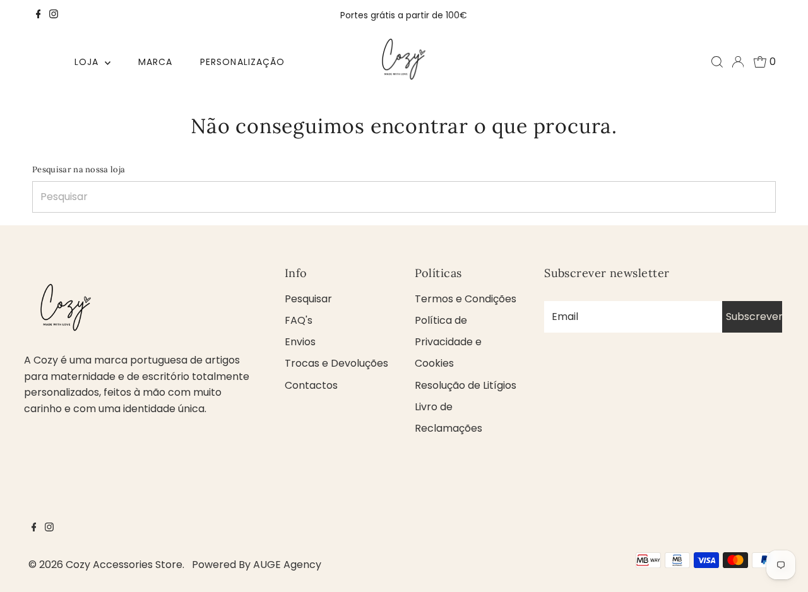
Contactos (311, 385)
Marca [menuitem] (155, 62)
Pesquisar (308, 299)
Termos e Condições (465, 299)
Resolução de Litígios (465, 385)
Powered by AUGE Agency (256, 564)
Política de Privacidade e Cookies (448, 341)
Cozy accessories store (124, 564)
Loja (88, 62)
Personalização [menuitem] (242, 62)
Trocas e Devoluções (336, 363)
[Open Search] (717, 62)
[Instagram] (53, 15)
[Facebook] (38, 15)
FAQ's (298, 320)
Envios (300, 341)
